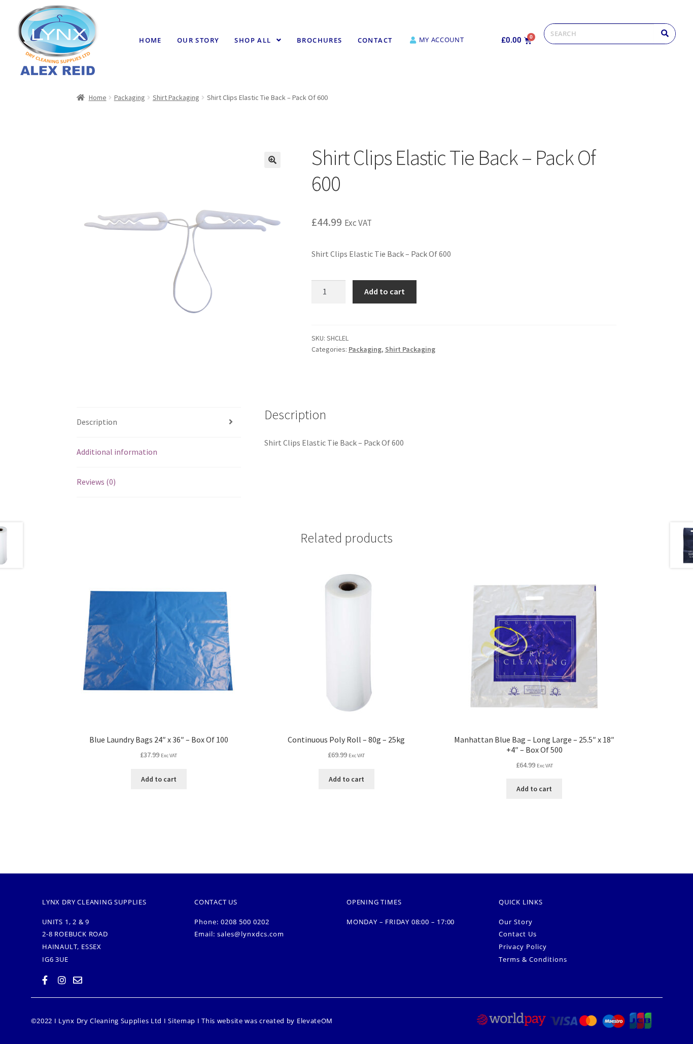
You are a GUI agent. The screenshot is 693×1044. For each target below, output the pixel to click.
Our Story (198, 40)
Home (150, 40)
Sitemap (181, 1020)
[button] (258, 40)
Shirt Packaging (176, 97)
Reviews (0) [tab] (96, 482)
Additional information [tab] (117, 452)
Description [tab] (97, 422)
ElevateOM (315, 1020)
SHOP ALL (252, 40)
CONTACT (375, 40)
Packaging (129, 97)
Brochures (319, 40)
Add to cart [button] (159, 779)
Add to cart (384, 291)
